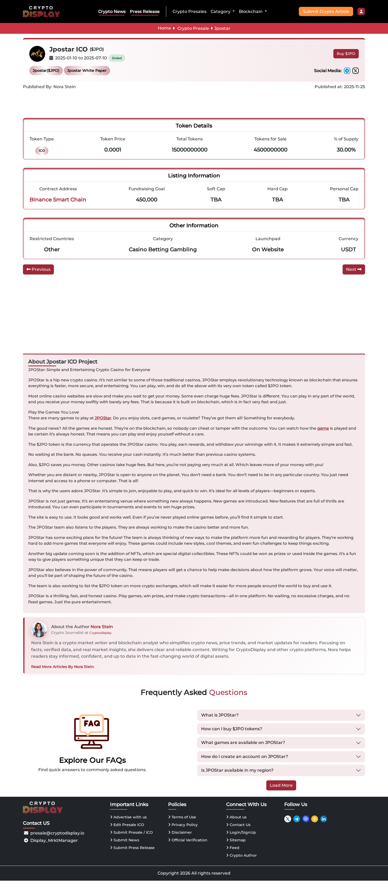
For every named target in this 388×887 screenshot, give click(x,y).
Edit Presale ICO (128, 824)
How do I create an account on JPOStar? (244, 756)
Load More (281, 785)
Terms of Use (183, 817)
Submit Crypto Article (326, 11)
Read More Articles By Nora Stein (62, 666)
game (323, 428)
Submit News (125, 840)
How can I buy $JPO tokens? (231, 728)
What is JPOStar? (220, 715)
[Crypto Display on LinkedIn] (323, 818)
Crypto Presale (193, 28)
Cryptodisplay (100, 633)
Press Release (145, 11)
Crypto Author (243, 855)
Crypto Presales (189, 11)
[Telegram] (347, 71)
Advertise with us (129, 817)
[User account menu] (361, 12)
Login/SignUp (242, 832)
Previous (40, 269)
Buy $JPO (346, 53)
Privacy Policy (184, 824)
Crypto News (112, 11)
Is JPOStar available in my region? (237, 770)
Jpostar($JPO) (46, 70)
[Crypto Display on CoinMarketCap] (305, 818)
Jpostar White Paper (87, 70)
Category (221, 11)
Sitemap (237, 840)
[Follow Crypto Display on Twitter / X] (287, 818)
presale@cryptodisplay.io (57, 833)
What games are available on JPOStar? (243, 742)
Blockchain (251, 11)
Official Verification (189, 840)
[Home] (42, 11)
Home (164, 28)
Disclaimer (181, 832)
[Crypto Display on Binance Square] (314, 818)
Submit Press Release (133, 847)
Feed (234, 847)
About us (238, 817)
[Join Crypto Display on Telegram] (296, 818)
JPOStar (103, 417)
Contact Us (239, 824)
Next (351, 269)
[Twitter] (355, 71)
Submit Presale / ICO (132, 832)
